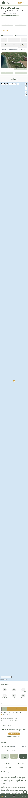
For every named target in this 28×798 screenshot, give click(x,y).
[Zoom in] (26, 87)
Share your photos (19, 68)
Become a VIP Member (7, 746)
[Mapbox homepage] (3, 679)
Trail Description (6, 772)
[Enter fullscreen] (26, 84)
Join (20, 2)
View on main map (21, 11)
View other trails (21, 72)
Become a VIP (5, 49)
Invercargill (4, 11)
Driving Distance (14, 46)
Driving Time (5, 46)
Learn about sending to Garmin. (14, 736)
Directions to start (22, 46)
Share (6, 72)
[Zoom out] (26, 89)
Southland (10, 11)
